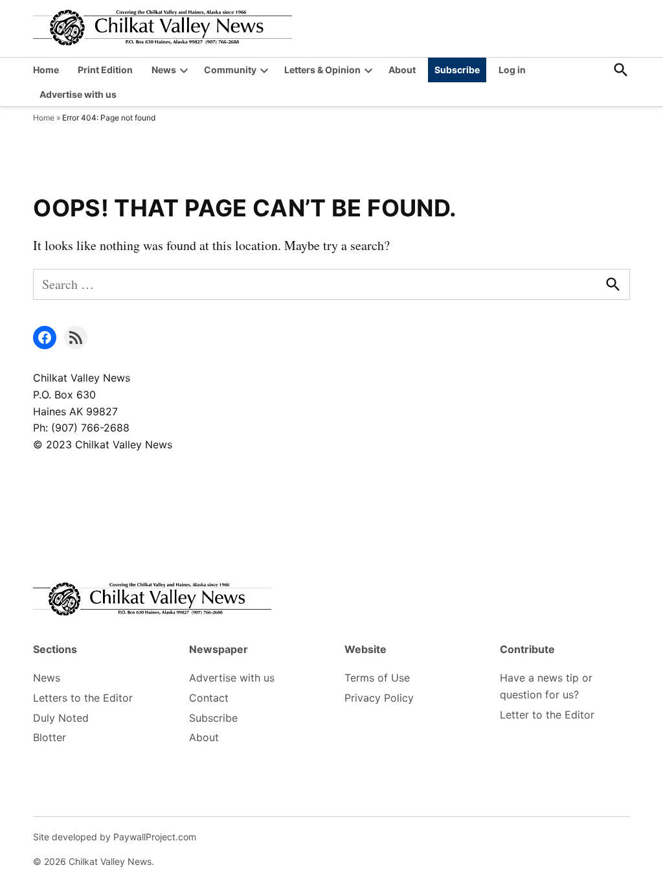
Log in (512, 69)
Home (46, 69)
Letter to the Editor (547, 714)
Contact (209, 697)
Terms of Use (377, 677)
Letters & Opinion (322, 69)
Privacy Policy (379, 697)
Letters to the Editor (83, 697)
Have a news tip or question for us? (546, 686)
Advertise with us (78, 94)
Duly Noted (61, 717)
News (164, 69)
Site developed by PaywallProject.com (114, 836)
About (402, 69)
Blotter (49, 737)
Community (230, 69)
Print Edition (105, 69)
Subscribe (457, 69)
